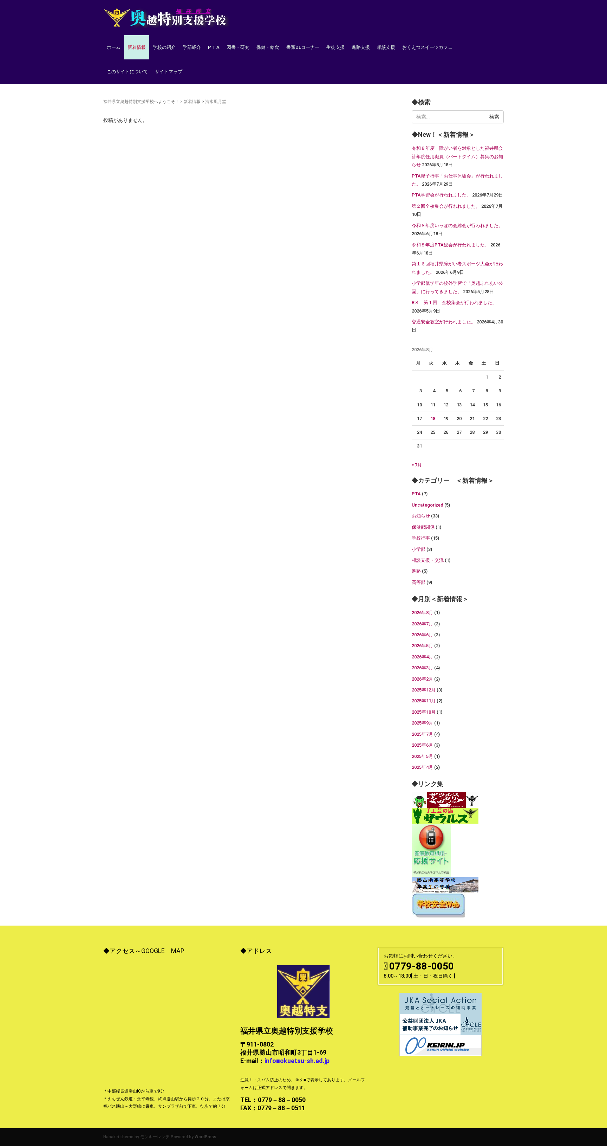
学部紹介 (192, 47)
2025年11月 (424, 700)
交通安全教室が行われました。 (444, 321)
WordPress (205, 1136)
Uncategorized (427, 505)
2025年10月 (424, 712)
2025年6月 (422, 745)
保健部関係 (423, 527)
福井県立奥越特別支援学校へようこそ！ (141, 101)
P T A (214, 47)
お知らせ (421, 516)
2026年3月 (422, 667)
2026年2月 (422, 679)
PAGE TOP (587, 1106)
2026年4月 (422, 656)
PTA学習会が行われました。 (441, 195)
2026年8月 (422, 612)
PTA (416, 493)
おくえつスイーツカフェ (427, 47)
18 (432, 418)
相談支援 (386, 47)
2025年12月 (424, 690)
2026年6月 (422, 634)
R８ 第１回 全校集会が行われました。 (454, 302)
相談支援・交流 (428, 560)
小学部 (418, 549)
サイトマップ (168, 71)
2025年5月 (422, 756)
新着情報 (137, 47)
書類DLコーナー (302, 47)
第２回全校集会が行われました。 (446, 206)
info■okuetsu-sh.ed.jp (297, 1060)
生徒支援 (335, 47)
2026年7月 (422, 623)
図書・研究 (238, 47)
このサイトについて (127, 71)
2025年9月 (422, 723)
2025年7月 (422, 734)
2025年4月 (422, 767)
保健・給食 (267, 47)
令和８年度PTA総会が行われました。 (450, 244)
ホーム (113, 47)
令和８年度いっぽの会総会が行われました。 (457, 225)
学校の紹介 (164, 47)
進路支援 (361, 47)
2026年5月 (422, 645)
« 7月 (417, 465)
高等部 (418, 582)
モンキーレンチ (155, 1136)
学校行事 (421, 538)
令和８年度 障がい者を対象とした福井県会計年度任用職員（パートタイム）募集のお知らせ (457, 156)
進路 (416, 571)
